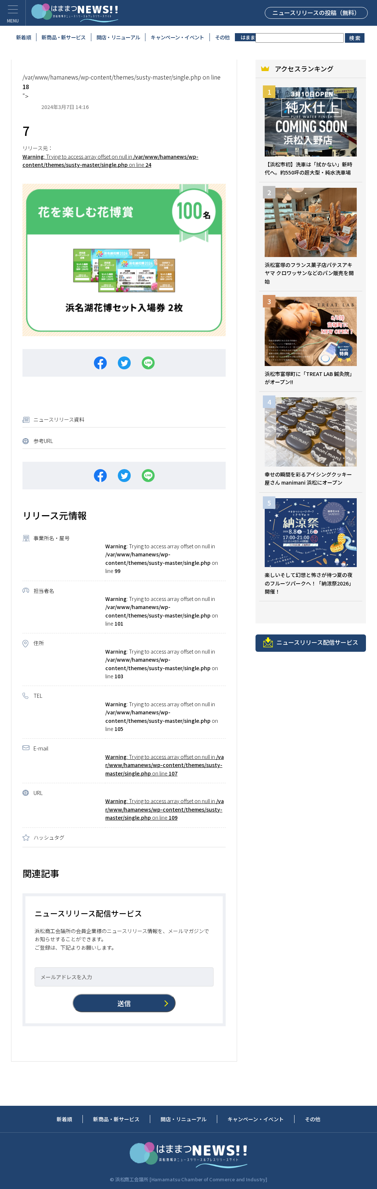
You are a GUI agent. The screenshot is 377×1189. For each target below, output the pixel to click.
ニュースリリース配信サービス (317, 642)
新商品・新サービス (64, 37)
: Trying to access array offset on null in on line (164, 765)
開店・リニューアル (118, 37)
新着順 (23, 37)
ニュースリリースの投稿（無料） (316, 12)
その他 (222, 37)
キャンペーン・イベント (177, 37)
